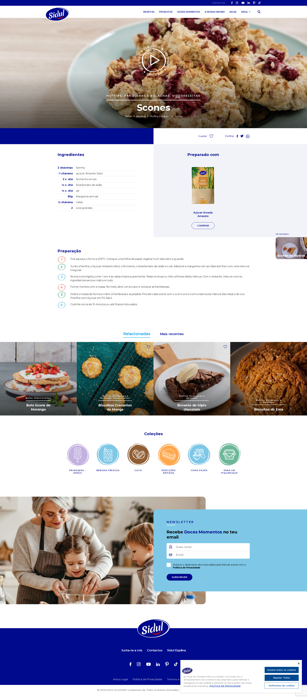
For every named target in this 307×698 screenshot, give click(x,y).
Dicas (232, 11)
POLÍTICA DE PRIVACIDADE (225, 686)
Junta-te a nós (131, 650)
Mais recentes (172, 334)
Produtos (165, 11)
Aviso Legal (120, 679)
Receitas (148, 11)
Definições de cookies (282, 685)
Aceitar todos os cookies (281, 670)
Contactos (218, 3)
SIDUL (244, 11)
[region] (241, 676)
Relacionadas (136, 333)
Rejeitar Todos (281, 677)
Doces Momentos (188, 11)
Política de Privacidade (186, 567)
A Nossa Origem (215, 11)
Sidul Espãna (176, 650)
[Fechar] (299, 663)
